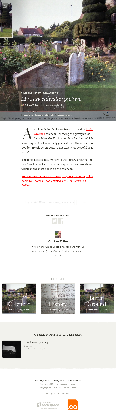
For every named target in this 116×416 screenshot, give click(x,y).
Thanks (84, 202)
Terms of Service (74, 380)
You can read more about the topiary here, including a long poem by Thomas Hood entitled (58, 180)
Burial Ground (51, 92)
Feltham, (53, 104)
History (37, 92)
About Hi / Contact (42, 380)
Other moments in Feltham (58, 334)
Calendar (26, 92)
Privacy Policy (58, 380)
